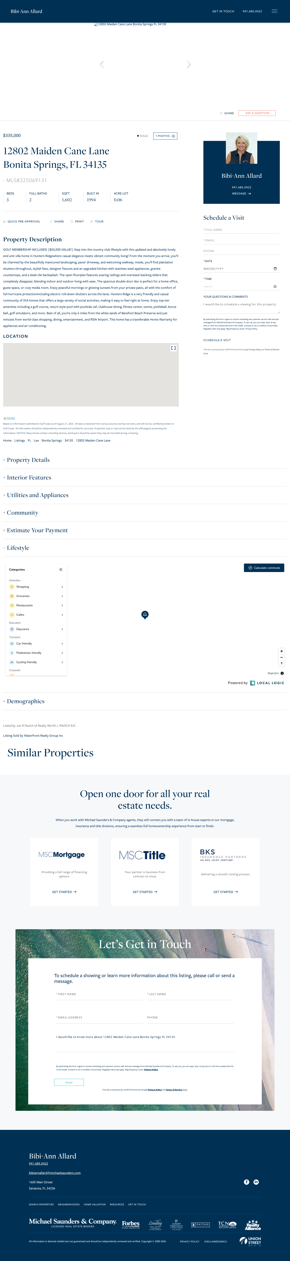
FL (29, 441)
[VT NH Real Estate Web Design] (250, 1241)
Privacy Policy (251, 329)
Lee (36, 441)
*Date (207, 261)
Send (69, 1082)
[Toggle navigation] (274, 11)
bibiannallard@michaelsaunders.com (55, 1173)
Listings (19, 441)
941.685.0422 (252, 11)
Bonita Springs (52, 441)
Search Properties (41, 1204)
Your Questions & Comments (225, 297)
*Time (207, 279)
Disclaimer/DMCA (215, 1241)
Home (7, 441)
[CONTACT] (257, 113)
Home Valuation (95, 1204)
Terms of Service (272, 349)
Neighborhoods (69, 1204)
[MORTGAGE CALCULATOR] (23, 222)
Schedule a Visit (223, 218)
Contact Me (241, 193)
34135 (69, 441)
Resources (117, 1204)
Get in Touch (223, 11)
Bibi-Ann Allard (26, 11)
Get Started (62, 892)
